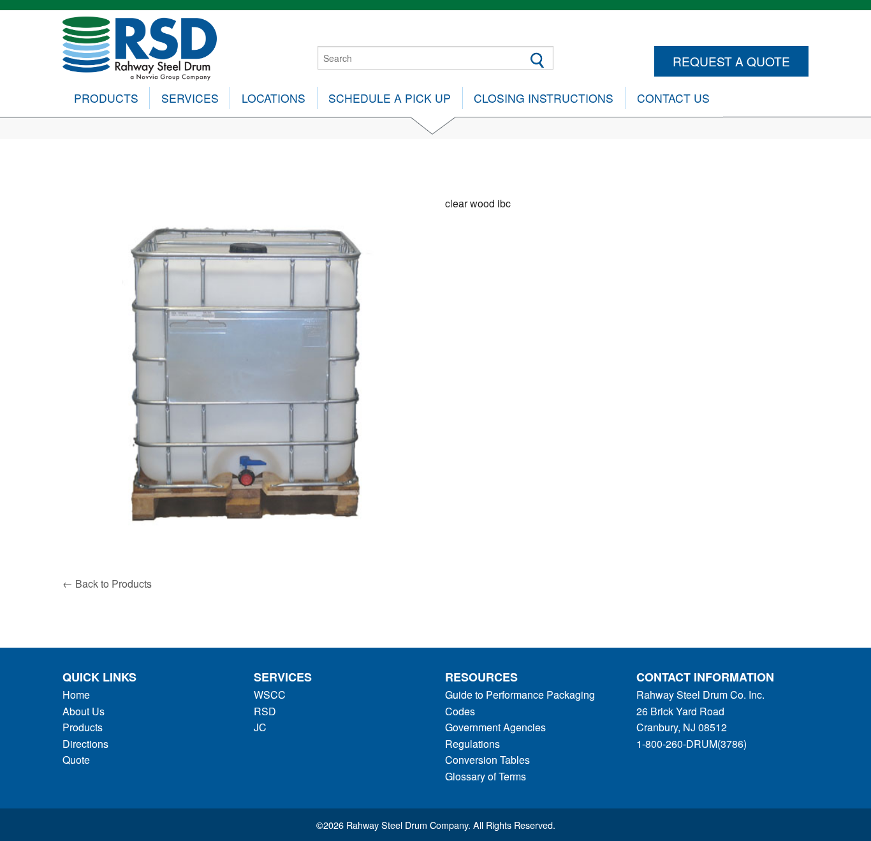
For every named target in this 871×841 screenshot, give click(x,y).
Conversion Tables (487, 759)
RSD (265, 711)
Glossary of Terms (485, 776)
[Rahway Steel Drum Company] (139, 47)
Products (106, 98)
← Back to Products (107, 583)
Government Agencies (495, 727)
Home (76, 694)
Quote (76, 759)
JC (260, 727)
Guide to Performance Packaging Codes (520, 702)
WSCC (270, 694)
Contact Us (673, 98)
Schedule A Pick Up (389, 98)
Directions (85, 743)
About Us (83, 711)
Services (190, 98)
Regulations (472, 743)
